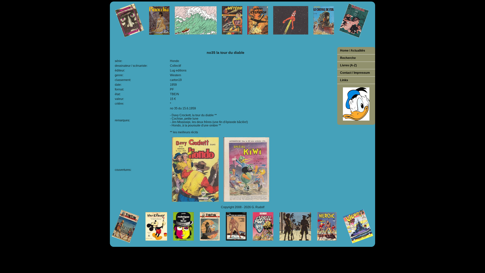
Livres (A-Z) (348, 65)
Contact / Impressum (355, 72)
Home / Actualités (352, 50)
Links (344, 80)
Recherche (348, 58)
